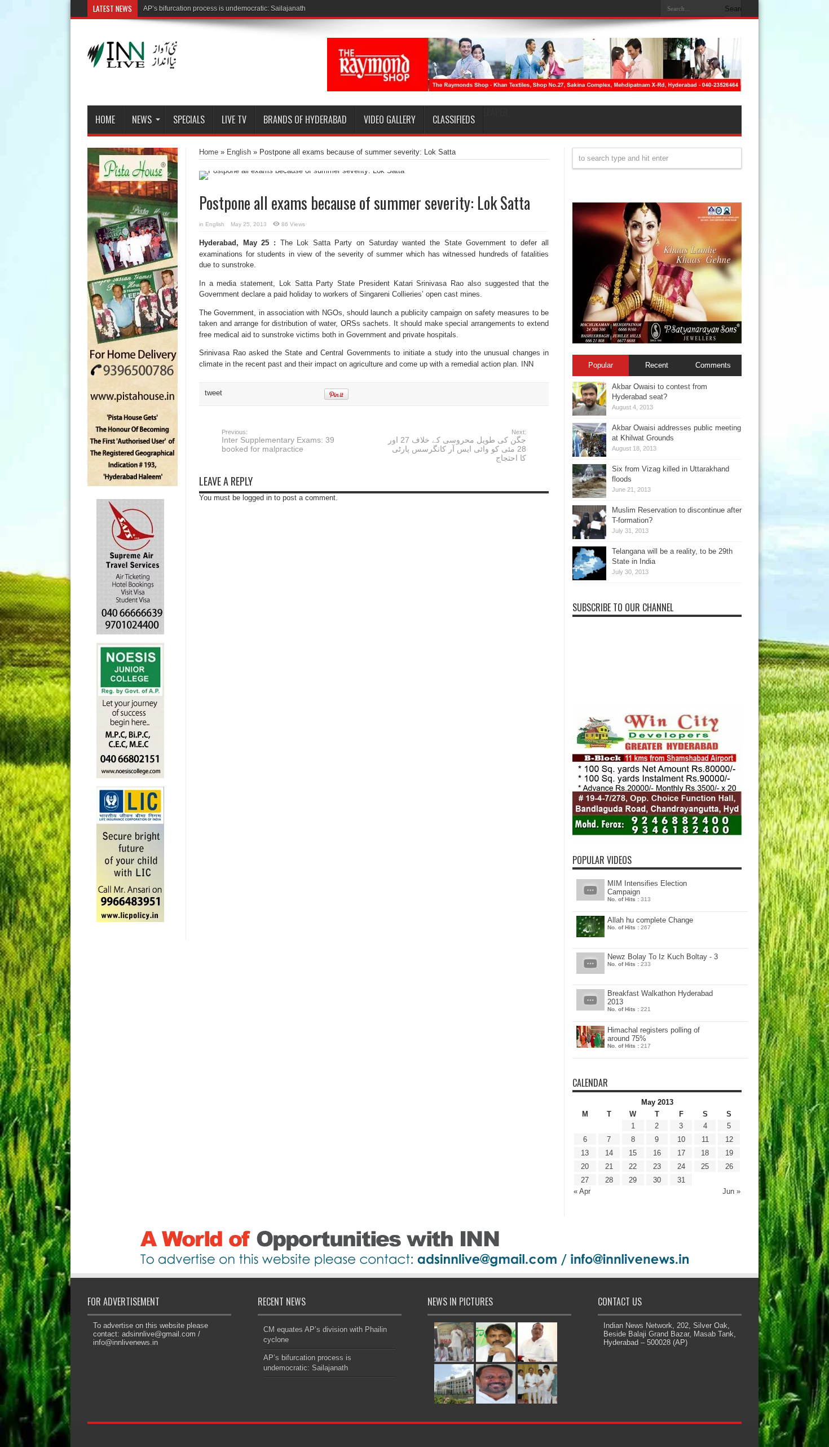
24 (681, 1166)
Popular (600, 365)
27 (585, 1180)
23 (657, 1166)
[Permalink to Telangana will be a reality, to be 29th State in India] (589, 577)
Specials (189, 119)
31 (681, 1180)
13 (585, 1153)
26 (729, 1166)
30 (657, 1180)
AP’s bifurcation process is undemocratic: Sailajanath (224, 8)
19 (729, 1153)
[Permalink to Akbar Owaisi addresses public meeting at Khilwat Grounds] (589, 454)
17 (681, 1153)
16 (657, 1153)
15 (633, 1153)
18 (705, 1153)
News (142, 119)
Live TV (234, 119)
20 (585, 1166)
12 (729, 1139)
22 (633, 1166)
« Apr (582, 1191)
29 (633, 1180)
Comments (713, 365)
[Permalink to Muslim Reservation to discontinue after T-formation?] (589, 536)
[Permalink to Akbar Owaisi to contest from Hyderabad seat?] (589, 413)
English (239, 152)
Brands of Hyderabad (305, 119)
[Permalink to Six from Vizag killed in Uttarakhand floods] (589, 495)
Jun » (731, 1191)
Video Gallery (390, 119)
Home (105, 119)
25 (705, 1166)
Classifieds (454, 119)
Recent (656, 365)
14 (609, 1153)
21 (609, 1166)
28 (609, 1180)
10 (681, 1139)
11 (705, 1139)
